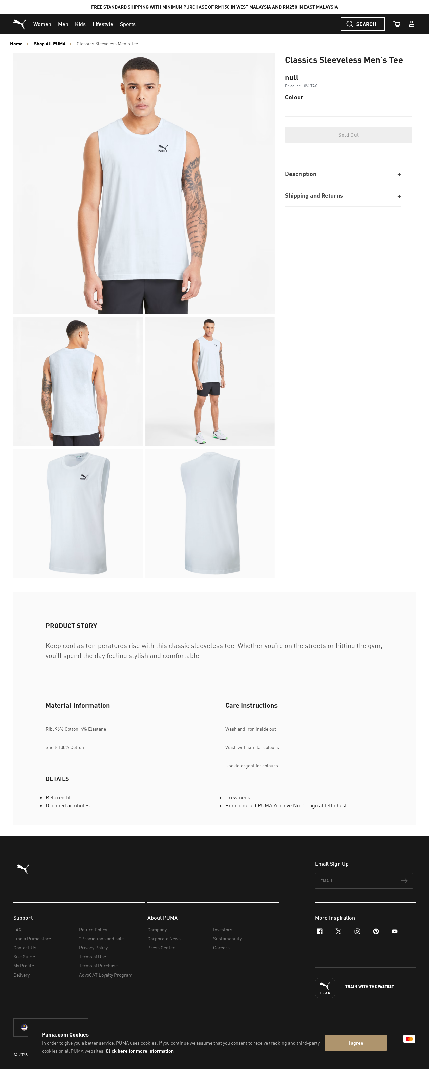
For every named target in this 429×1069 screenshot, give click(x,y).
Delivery (21, 975)
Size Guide (24, 956)
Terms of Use (92, 956)
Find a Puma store (32, 938)
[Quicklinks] (411, 24)
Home (16, 43)
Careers (221, 947)
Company (157, 929)
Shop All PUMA (50, 43)
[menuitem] (42, 24)
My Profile (23, 965)
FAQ (17, 929)
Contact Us (24, 947)
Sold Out (348, 135)
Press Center (161, 947)
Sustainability (227, 938)
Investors (222, 929)
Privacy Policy (93, 947)
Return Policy (93, 929)
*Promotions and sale (101, 938)
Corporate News (164, 938)
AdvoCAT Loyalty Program (105, 975)
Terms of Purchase (98, 965)
